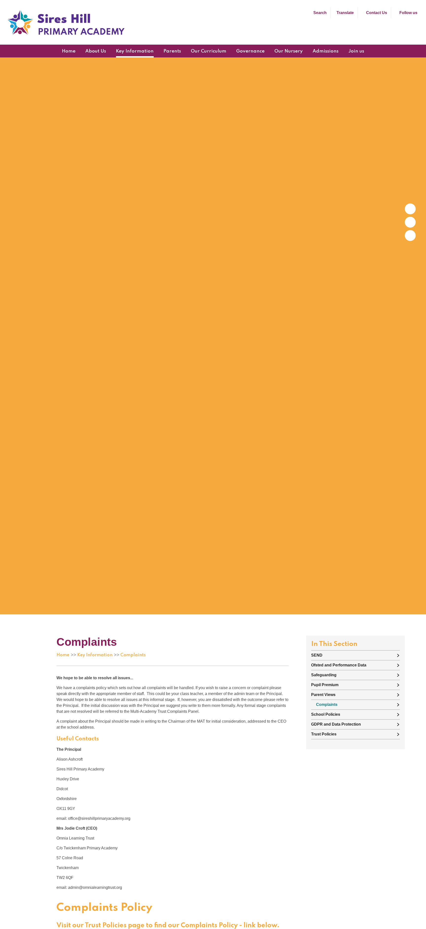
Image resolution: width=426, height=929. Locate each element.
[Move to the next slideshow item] (410, 208)
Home (62, 655)
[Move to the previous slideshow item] (410, 222)
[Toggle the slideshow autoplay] (410, 235)
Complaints (133, 655)
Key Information (94, 655)
